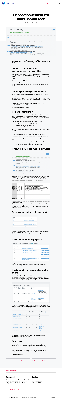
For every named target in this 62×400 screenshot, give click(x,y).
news (33, 11)
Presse (45, 3)
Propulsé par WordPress (32, 397)
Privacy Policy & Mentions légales (14, 389)
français (29, 11)
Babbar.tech (49, 3)
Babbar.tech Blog (12, 397)
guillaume (27, 22)
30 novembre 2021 (35, 22)
